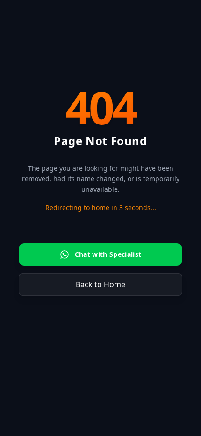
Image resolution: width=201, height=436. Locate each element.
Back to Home (100, 284)
